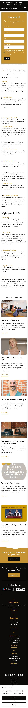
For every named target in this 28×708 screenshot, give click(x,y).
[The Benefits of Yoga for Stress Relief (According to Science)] (14, 430)
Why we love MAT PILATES (10, 320)
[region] (14, 696)
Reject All (14, 705)
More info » (14, 610)
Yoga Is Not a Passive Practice (10, 483)
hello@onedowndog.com (14, 607)
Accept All (14, 697)
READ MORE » (5, 333)
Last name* (6, 32)
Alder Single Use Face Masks (10, 118)
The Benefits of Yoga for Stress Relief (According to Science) (13, 442)
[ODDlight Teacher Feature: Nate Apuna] (14, 388)
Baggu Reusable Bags (8, 127)
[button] (5, 47)
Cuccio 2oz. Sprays (7, 183)
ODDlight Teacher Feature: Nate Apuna (13, 399)
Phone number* (7, 44)
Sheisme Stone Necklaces (9, 250)
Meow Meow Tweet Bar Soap (10, 149)
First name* (6, 26)
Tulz (4, 278)
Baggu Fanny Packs (8, 266)
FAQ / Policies (14, 683)
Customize (14, 701)
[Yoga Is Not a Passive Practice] (14, 471)
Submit (7, 58)
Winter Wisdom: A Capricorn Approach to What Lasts (13, 526)
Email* (5, 38)
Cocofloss (4, 81)
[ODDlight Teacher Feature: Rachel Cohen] (14, 346)
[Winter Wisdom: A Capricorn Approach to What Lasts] (14, 513)
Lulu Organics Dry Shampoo (10, 195)
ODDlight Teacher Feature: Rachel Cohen (12, 359)
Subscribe (14, 559)
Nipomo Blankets (7, 233)
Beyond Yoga (5, 217)
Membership (14, 685)
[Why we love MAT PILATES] (14, 308)
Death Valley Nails (7, 97)
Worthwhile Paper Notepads (10, 161)
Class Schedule (14, 679)
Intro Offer (14, 681)
